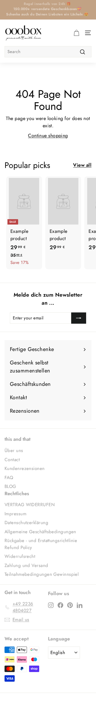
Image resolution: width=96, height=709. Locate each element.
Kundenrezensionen (25, 468)
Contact (12, 459)
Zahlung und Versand (26, 565)
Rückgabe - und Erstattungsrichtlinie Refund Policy (41, 544)
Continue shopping (48, 135)
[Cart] (76, 33)
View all (82, 165)
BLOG (10, 486)
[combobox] (48, 51)
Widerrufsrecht (20, 556)
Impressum (15, 513)
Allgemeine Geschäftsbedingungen (40, 531)
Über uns (14, 450)
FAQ (9, 477)
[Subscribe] (78, 318)
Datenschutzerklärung (26, 522)
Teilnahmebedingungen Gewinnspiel (42, 574)
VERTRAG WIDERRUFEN (30, 504)
